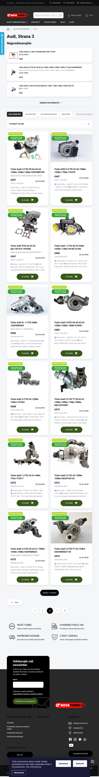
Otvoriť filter (16, 124)
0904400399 (78, 728)
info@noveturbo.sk (80, 723)
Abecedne (66, 114)
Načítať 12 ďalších (49, 593)
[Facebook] (70, 739)
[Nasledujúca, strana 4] (57, 611)
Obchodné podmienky (15, 737)
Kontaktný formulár (80, 754)
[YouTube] (71, 745)
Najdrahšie (31, 114)
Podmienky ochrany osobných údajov (30, 3)
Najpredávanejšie (49, 114)
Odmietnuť (63, 763)
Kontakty (10, 3)
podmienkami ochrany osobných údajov (28, 694)
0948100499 (78, 733)
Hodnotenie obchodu (15, 733)
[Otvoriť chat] (92, 761)
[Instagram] (75, 739)
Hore (16, 602)
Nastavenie (19, 773)
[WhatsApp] (85, 739)
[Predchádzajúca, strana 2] (42, 611)
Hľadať (60, 15)
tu (40, 767)
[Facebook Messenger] (80, 739)
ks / (20, 755)
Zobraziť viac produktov (49, 103)
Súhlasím (80, 763)
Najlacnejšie (15, 114)
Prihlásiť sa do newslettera (25, 701)
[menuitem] (18, 22)
